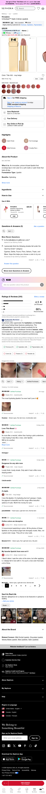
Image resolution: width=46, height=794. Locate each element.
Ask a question (19, 23)
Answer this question (11, 263)
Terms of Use (16, 770)
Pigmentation (38, 25)
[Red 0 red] (3, 86)
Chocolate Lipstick (36, 637)
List (42, 79)
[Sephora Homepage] (7, 8)
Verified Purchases (32, 381)
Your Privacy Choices (8, 773)
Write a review (39, 296)
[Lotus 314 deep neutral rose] (28, 86)
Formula (23, 25)
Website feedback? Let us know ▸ (23, 646)
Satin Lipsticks (33, 639)
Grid (36, 79)
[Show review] (8, 370)
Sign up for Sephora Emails (12, 733)
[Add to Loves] (43, 75)
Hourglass (6, 17)
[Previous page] (2, 586)
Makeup (4, 14)
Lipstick (15, 14)
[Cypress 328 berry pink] (13, 86)
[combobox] (25, 8)
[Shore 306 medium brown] (8, 91)
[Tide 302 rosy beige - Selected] (13, 91)
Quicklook (5, 212)
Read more (6, 445)
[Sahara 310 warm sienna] (3, 91)
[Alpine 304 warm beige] (8, 86)
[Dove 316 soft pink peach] (23, 86)
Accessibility (25, 770)
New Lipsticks (22, 639)
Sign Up (35, 738)
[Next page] (40, 586)
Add (14, 216)
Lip (10, 14)
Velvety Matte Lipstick (9, 639)
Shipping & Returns (14, 106)
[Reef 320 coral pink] (38, 86)
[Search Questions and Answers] (4, 231)
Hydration (30, 25)
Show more (6, 183)
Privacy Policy (6, 770)
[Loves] (38, 8)
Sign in (9, 102)
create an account (20, 102)
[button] (27, 30)
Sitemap (33, 770)
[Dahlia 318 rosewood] (18, 86)
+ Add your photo (8, 601)
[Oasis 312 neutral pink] (33, 86)
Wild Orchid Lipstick (22, 637)
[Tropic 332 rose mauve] (18, 91)
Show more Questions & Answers (16, 271)
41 (35, 586)
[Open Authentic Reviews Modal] (21, 320)
